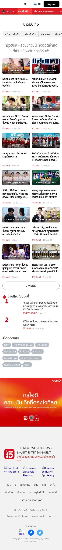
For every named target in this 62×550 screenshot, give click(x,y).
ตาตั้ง (52, 485)
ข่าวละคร (45, 34)
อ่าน (9, 11)
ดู (16, 485)
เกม (44, 485)
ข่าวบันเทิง (23, 11)
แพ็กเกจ (21, 492)
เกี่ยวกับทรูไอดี (20, 510)
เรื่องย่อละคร (28, 328)
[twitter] (40, 532)
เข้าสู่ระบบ (51, 4)
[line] (22, 532)
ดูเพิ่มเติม (31, 285)
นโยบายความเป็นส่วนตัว (17, 516)
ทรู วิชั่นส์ (6, 165)
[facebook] (31, 532)
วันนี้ (9, 485)
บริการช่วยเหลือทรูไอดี (31, 500)
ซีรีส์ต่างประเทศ (30, 313)
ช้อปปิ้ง (9, 492)
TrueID (9, 4)
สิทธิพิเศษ (25, 485)
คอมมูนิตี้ (52, 492)
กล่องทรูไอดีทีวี (36, 492)
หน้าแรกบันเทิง (12, 34)
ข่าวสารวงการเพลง (44, 11)
